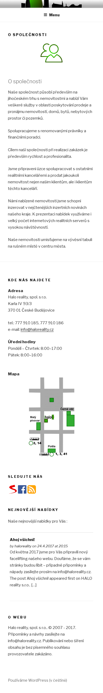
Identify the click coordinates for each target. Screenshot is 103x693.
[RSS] (31, 492)
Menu (54, 15)
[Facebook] (22, 492)
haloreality (23, 546)
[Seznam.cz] (12, 493)
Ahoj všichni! (22, 539)
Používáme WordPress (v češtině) (37, 680)
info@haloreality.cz (37, 329)
